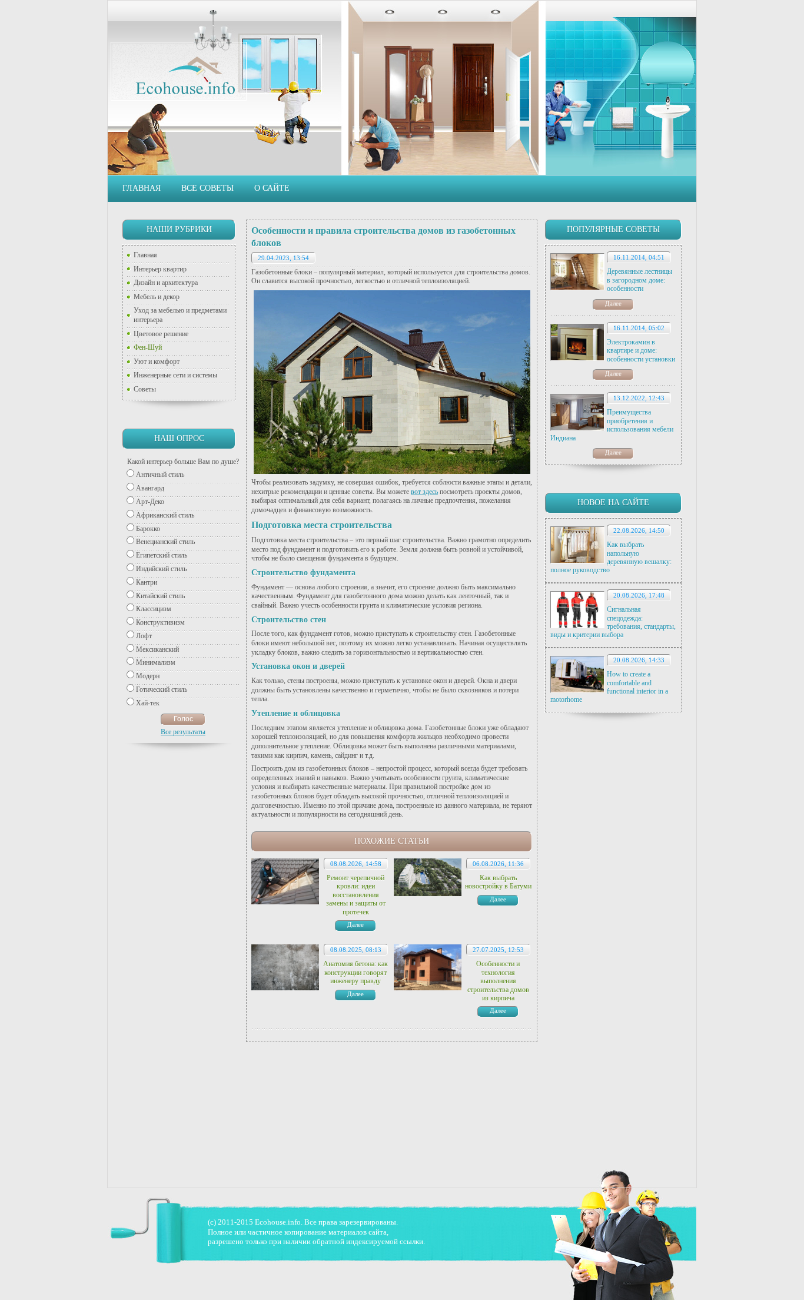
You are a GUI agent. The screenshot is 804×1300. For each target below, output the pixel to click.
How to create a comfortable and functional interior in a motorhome (609, 687)
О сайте (272, 188)
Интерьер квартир (160, 269)
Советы (145, 389)
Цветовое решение (161, 334)
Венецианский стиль (165, 542)
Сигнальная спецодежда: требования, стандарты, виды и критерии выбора (613, 622)
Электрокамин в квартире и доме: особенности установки (641, 350)
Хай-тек (148, 703)
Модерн (148, 676)
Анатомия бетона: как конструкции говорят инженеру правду (355, 972)
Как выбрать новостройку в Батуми (498, 882)
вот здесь (424, 491)
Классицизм (153, 609)
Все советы (207, 188)
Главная (141, 188)
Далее (613, 303)
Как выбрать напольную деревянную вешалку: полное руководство (611, 557)
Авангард (150, 488)
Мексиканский (157, 649)
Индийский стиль (161, 569)
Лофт (144, 636)
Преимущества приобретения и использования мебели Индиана (611, 425)
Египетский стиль (161, 555)
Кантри (146, 582)
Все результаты (183, 732)
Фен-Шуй (148, 347)
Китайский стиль (160, 596)
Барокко (148, 529)
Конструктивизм (160, 622)
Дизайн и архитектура (166, 282)
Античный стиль (160, 474)
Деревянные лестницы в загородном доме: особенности (639, 280)
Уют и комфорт (157, 361)
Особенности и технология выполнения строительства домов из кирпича (498, 981)
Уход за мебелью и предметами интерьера (180, 315)
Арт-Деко (150, 502)
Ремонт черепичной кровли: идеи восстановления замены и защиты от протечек (356, 895)
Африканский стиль (165, 515)
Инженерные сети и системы (175, 375)
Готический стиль (161, 689)
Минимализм (155, 662)
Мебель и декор (157, 297)
